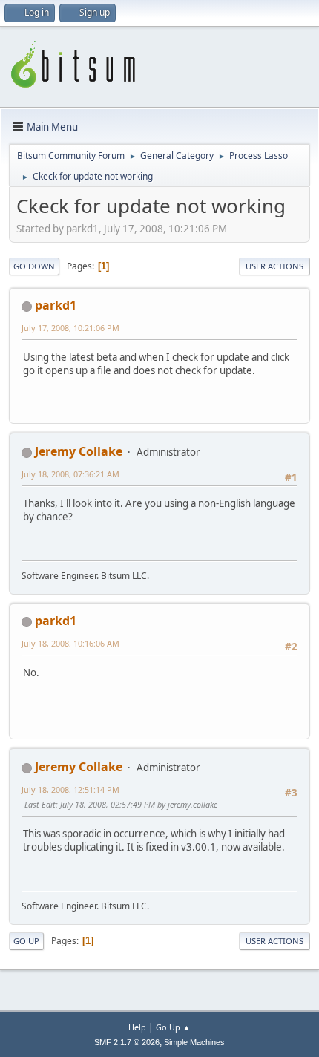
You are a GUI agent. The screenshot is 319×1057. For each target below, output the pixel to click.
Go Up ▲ (173, 1027)
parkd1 (55, 305)
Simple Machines (194, 1042)
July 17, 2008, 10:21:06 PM (70, 327)
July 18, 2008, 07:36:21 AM (70, 474)
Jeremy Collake (78, 451)
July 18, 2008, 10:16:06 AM (70, 643)
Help (137, 1027)
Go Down (34, 266)
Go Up (26, 940)
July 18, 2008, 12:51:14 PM (70, 789)
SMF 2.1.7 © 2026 (127, 1042)
